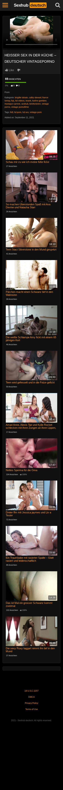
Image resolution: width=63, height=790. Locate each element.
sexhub (24, 104)
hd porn (17, 112)
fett (11, 112)
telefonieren (35, 104)
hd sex (25, 112)
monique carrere (12, 104)
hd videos (19, 100)
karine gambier (39, 100)
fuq (12, 100)
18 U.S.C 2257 (31, 691)
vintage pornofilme (20, 107)
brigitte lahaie (21, 97)
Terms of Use (31, 709)
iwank (28, 100)
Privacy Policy (31, 703)
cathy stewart (35, 97)
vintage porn (36, 112)
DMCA (31, 697)
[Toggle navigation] (5, 5)
